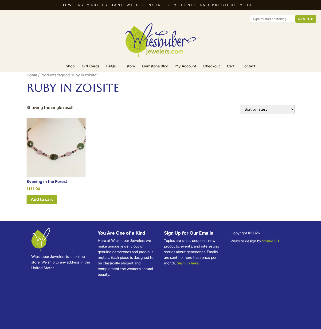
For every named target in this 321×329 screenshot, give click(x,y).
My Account (185, 66)
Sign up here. (188, 263)
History (129, 66)
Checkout (211, 66)
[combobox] (272, 19)
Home (32, 75)
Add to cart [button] (42, 199)
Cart (231, 66)
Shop (70, 66)
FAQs (111, 66)
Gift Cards (90, 66)
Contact (248, 66)
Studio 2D (270, 241)
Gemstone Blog (155, 66)
